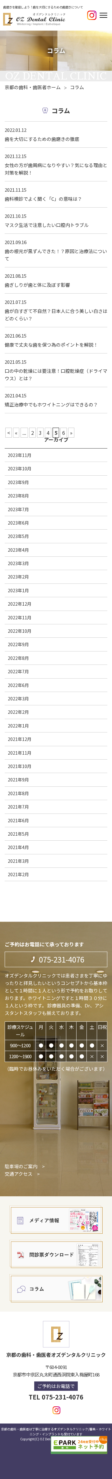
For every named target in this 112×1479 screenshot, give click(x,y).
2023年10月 (19, 468)
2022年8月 (18, 658)
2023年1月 (18, 590)
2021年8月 (18, 793)
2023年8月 (18, 495)
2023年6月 (18, 523)
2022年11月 (19, 617)
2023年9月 (18, 482)
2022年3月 (18, 698)
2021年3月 (18, 861)
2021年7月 (18, 807)
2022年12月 (19, 604)
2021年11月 (19, 753)
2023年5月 (18, 536)
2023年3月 (18, 563)
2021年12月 (19, 739)
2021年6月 (18, 820)
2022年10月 (19, 631)
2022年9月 (18, 644)
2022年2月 (18, 712)
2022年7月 (18, 671)
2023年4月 (18, 550)
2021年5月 (18, 834)
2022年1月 (18, 726)
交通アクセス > (22, 1173)
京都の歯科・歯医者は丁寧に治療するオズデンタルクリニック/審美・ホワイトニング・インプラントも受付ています (56, 1431)
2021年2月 (18, 874)
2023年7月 (18, 509)
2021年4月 (18, 847)
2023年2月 (18, 577)
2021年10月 (19, 766)
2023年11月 (19, 455)
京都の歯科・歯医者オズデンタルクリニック (56, 1354)
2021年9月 (18, 779)
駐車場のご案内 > (25, 1166)
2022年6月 (18, 685)
